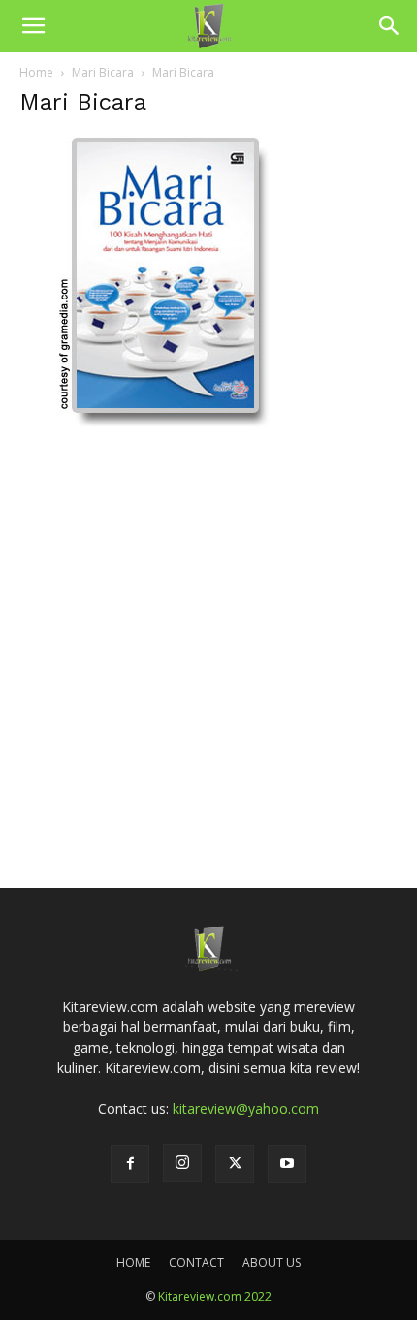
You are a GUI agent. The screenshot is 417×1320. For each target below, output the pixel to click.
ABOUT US (271, 1262)
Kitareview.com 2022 (215, 1296)
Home (36, 72)
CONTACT (196, 1262)
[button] (33, 26)
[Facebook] (130, 1164)
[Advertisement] (208, 629)
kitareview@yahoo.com (246, 1108)
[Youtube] (287, 1164)
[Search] (390, 26)
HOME (133, 1262)
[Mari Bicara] (164, 421)
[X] (234, 1164)
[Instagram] (182, 1163)
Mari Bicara (103, 72)
